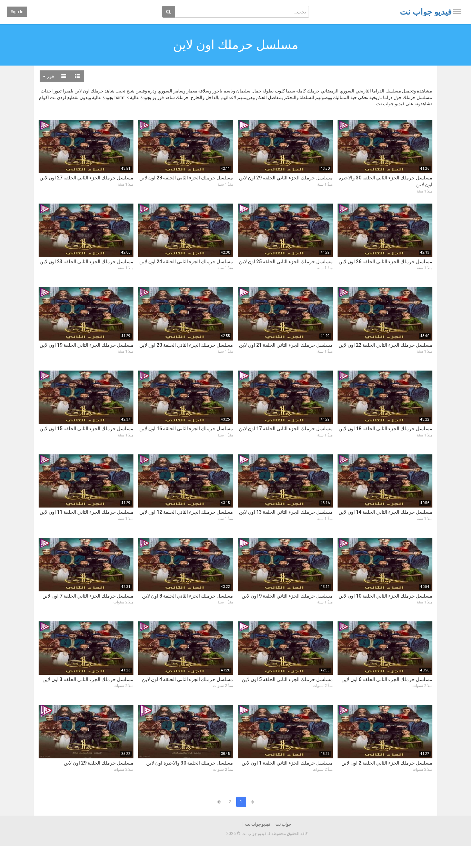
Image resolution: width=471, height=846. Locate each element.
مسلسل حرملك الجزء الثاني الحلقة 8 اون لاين (187, 596)
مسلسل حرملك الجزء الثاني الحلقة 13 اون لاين (286, 512)
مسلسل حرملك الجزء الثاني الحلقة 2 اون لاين (386, 763)
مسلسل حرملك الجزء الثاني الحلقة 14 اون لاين (385, 512)
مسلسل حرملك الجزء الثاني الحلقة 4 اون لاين (187, 679)
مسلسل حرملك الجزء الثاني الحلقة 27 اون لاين (86, 177)
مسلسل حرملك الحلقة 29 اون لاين (98, 763)
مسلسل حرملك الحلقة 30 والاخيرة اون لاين (189, 763)
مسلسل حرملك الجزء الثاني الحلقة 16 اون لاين (186, 428)
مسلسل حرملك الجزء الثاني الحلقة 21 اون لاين (286, 345)
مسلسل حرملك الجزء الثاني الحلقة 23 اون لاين (86, 261)
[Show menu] (457, 11)
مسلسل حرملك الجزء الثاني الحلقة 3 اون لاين (87, 679)
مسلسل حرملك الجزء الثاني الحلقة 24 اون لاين (186, 261)
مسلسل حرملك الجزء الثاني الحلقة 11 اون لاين (86, 512)
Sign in (17, 11)
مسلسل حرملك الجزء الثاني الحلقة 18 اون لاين (385, 428)
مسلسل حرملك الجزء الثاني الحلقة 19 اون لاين (86, 345)
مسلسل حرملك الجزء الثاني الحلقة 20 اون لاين (186, 345)
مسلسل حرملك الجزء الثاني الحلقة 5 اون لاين (287, 679)
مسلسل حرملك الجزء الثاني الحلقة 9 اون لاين (287, 596)
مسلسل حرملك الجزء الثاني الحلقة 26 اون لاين (385, 261)
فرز (50, 76)
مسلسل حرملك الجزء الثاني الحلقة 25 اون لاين (286, 261)
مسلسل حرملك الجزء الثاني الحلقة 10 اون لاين (385, 596)
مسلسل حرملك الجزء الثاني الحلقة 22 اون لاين (385, 345)
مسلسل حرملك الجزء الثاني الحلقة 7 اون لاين (87, 596)
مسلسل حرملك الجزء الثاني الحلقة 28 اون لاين (186, 177)
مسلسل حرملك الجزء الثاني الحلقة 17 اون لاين (286, 428)
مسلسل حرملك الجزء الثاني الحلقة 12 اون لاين (186, 512)
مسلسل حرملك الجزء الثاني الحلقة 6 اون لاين (386, 679)
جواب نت (283, 824)
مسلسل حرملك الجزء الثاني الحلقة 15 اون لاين (86, 428)
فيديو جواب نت (426, 12)
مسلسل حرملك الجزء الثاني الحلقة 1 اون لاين (287, 763)
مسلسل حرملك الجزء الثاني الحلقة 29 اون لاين (286, 177)
